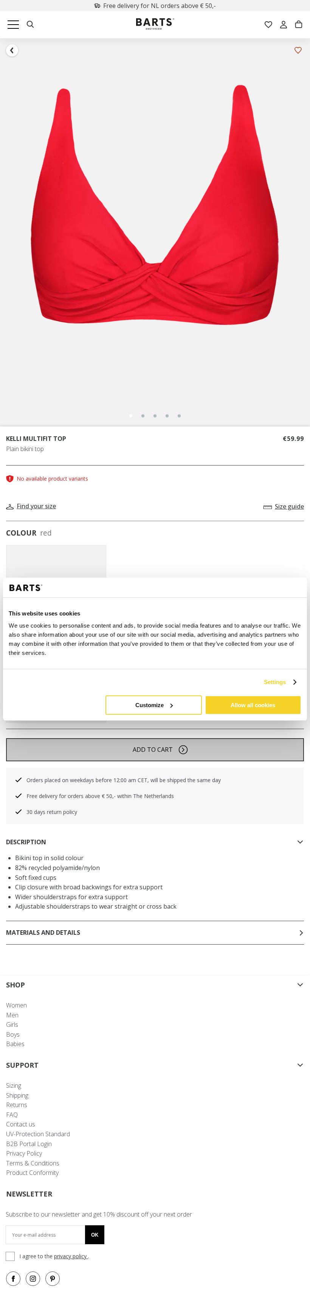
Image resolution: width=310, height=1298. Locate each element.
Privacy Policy (24, 1153)
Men (12, 1015)
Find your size (36, 506)
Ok (94, 1235)
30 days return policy (51, 811)
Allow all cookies (253, 705)
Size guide (289, 506)
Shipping (17, 1095)
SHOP (15, 984)
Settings (275, 682)
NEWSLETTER (29, 1193)
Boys (13, 1034)
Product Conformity (32, 1172)
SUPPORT (22, 1065)
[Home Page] (155, 24)
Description (26, 842)
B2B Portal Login (29, 1144)
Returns (16, 1105)
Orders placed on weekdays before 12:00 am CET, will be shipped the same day (123, 780)
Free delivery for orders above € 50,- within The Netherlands (100, 796)
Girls (12, 1024)
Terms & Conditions (32, 1163)
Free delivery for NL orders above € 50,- (159, 6)
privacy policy (71, 1256)
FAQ (12, 1115)
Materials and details (43, 932)
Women (16, 1005)
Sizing (13, 1085)
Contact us (20, 1124)
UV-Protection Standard (38, 1134)
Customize (149, 705)
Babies (15, 1044)
